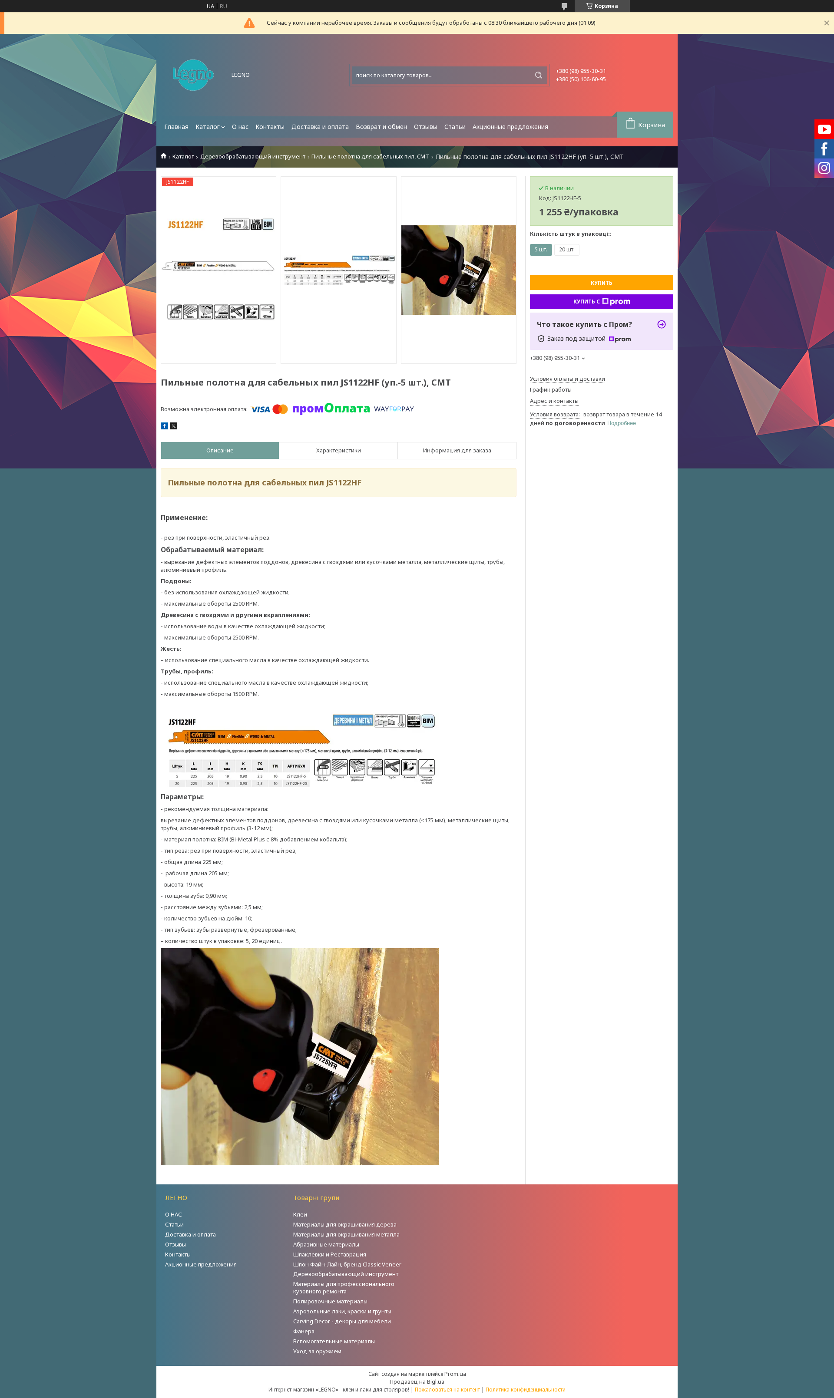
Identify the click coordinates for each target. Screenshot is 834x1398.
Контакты (270, 126)
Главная (176, 126)
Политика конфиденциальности (526, 1389)
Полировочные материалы (330, 1301)
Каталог (207, 126)
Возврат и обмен (381, 126)
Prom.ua (455, 1374)
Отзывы (425, 126)
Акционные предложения (510, 126)
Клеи (300, 1214)
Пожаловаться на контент (447, 1389)
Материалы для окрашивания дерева (345, 1224)
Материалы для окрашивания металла (346, 1234)
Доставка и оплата (320, 126)
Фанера (303, 1331)
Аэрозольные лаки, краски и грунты (342, 1311)
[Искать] (538, 75)
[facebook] (164, 427)
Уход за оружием (317, 1351)
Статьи (455, 126)
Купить (601, 283)
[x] (173, 427)
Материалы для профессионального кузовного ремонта (343, 1287)
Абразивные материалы (326, 1244)
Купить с (586, 301)
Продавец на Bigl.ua (417, 1381)
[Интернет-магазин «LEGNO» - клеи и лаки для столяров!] (193, 75)
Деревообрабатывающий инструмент (252, 156)
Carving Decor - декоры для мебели (342, 1321)
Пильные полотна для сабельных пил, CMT (370, 156)
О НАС (173, 1214)
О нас (240, 126)
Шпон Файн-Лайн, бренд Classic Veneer (347, 1264)
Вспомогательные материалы (334, 1341)
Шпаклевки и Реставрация (329, 1254)
